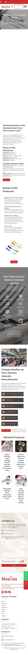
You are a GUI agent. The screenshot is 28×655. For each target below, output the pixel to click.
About (3, 611)
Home (2, 20)
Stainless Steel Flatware (8, 624)
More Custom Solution (14, 335)
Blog (2, 613)
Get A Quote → (18, 6)
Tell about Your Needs (14, 332)
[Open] (25, 6)
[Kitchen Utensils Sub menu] (12, 626)
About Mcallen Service (18, 430)
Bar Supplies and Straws (8, 628)
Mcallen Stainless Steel (13, 648)
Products (4, 603)
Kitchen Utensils (6, 626)
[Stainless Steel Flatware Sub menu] (16, 624)
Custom (3, 605)
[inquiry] (26, 583)
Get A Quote (14, 261)
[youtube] (2, 592)
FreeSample (25, 574)
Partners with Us (6, 430)
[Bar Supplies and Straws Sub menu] (16, 628)
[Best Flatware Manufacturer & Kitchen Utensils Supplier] (5, 6)
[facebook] (6, 592)
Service (3, 609)
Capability (4, 607)
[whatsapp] (26, 578)
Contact (3, 616)
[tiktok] (9, 592)
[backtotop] (26, 587)
